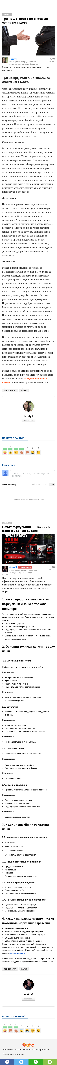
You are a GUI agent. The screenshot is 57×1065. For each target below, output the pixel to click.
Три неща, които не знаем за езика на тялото (25, 20)
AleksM (13, 567)
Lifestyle (7, 15)
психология (10, 390)
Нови (52, 484)
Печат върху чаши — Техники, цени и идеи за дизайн (26, 529)
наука (24, 390)
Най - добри (36, 484)
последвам (28, 420)
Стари (45, 484)
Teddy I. (13, 58)
